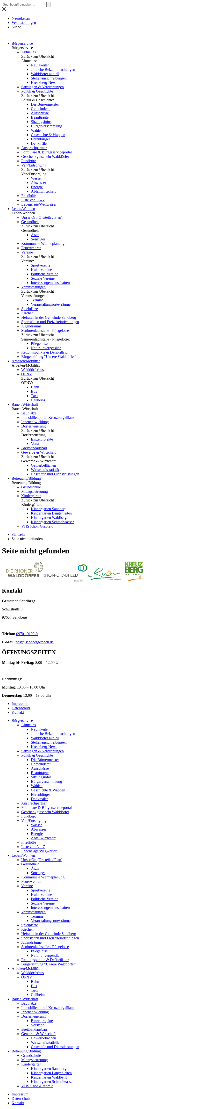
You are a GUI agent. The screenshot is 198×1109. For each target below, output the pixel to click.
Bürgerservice (22, 43)
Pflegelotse (39, 343)
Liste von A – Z (33, 200)
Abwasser (38, 183)
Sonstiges (38, 239)
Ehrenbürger (40, 139)
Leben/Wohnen (23, 209)
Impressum (20, 704)
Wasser (36, 178)
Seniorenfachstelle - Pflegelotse (45, 330)
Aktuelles (28, 52)
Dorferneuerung (33, 426)
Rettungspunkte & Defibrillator (45, 352)
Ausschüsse (40, 113)
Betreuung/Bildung (26, 478)
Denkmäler (39, 143)
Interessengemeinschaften (50, 283)
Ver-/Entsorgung (33, 165)
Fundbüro (28, 161)
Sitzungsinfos (41, 122)
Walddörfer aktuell (45, 74)
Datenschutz (21, 708)
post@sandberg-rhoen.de (34, 642)
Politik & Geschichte (37, 91)
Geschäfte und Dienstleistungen (55, 474)
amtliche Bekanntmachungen (53, 69)
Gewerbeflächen (43, 465)
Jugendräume (31, 326)
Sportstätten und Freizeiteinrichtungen (50, 322)
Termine (37, 300)
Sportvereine (40, 265)
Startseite (18, 534)
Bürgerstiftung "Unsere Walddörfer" (49, 357)
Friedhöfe (28, 196)
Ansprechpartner (34, 148)
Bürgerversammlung (46, 126)
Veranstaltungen (24, 23)
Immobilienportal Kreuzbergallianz (47, 417)
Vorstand (37, 444)
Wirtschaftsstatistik (45, 470)
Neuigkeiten (21, 18)
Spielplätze (29, 309)
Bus (34, 391)
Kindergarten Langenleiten (51, 513)
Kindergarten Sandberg (48, 509)
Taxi (34, 396)
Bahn (35, 387)
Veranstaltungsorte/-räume (51, 304)
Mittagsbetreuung (34, 491)
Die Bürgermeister (45, 104)
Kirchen (27, 313)
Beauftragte (40, 117)
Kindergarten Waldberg (49, 517)
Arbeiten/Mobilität (26, 361)
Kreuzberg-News (44, 82)
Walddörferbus (32, 370)
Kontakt (18, 712)
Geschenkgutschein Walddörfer (45, 156)
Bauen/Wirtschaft (25, 404)
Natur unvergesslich (46, 348)
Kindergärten (31, 496)
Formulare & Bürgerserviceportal (46, 152)
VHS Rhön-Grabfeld (37, 526)
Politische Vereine (44, 274)
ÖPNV (26, 374)
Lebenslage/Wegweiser (39, 204)
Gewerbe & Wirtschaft (38, 452)
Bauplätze (28, 413)
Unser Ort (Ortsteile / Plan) (41, 217)
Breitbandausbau (34, 448)
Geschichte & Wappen (48, 135)
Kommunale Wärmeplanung (42, 243)
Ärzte (35, 235)
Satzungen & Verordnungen (42, 87)
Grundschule (31, 487)
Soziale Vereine (43, 278)
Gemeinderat (40, 109)
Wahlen (36, 130)
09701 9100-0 (27, 634)
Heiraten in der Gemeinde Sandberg (48, 317)
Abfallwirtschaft (43, 191)
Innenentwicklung (35, 422)
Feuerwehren (31, 248)
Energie (37, 187)
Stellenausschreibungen (49, 78)
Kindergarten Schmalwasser (52, 522)
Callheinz (38, 400)
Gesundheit (30, 222)
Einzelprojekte (42, 439)
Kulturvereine (41, 270)
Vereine (27, 252)
